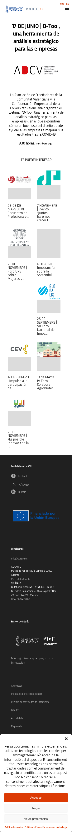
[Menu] (67, 10)
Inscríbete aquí (44, 143)
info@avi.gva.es (19, 559)
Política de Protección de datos (40, 827)
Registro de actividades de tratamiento (30, 702)
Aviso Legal (61, 827)
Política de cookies (14, 827)
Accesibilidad (17, 718)
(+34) (20, 579)
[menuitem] (62, 4)
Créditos (15, 710)
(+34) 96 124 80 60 (20, 599)
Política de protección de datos (26, 694)
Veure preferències (36, 818)
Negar (36, 808)
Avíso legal (16, 686)
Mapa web (16, 726)
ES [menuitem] (67, 4)
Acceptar (36, 797)
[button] (66, 739)
